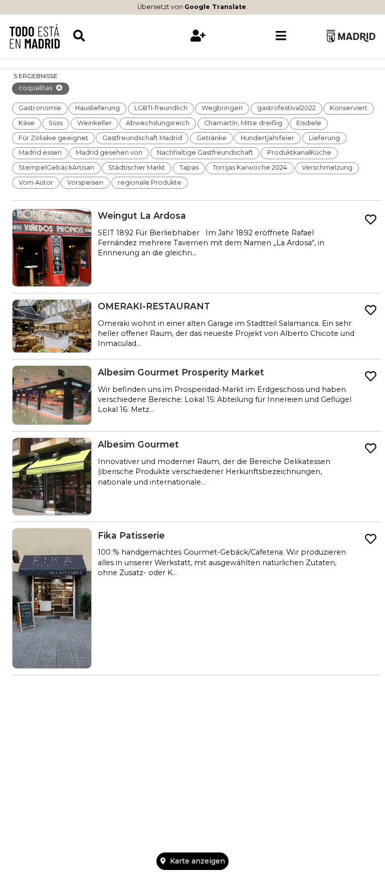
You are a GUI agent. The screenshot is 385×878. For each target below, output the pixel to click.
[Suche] (114, 36)
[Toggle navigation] (281, 36)
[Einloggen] (198, 36)
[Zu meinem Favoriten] (370, 220)
